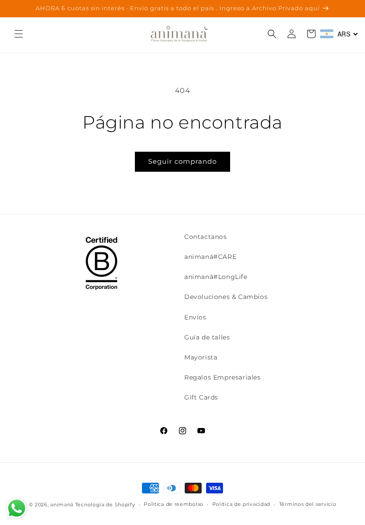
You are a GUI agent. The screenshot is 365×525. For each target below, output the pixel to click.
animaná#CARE (210, 257)
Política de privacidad (241, 504)
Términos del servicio (308, 504)
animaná (61, 504)
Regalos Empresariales (222, 377)
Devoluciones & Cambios (226, 297)
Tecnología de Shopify (105, 504)
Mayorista (200, 357)
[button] (18, 34)
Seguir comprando (182, 161)
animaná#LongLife (215, 277)
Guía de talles (207, 337)
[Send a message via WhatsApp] (16, 508)
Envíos (195, 317)
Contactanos (205, 237)
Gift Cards (201, 397)
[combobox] (339, 33)
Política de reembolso (173, 504)
